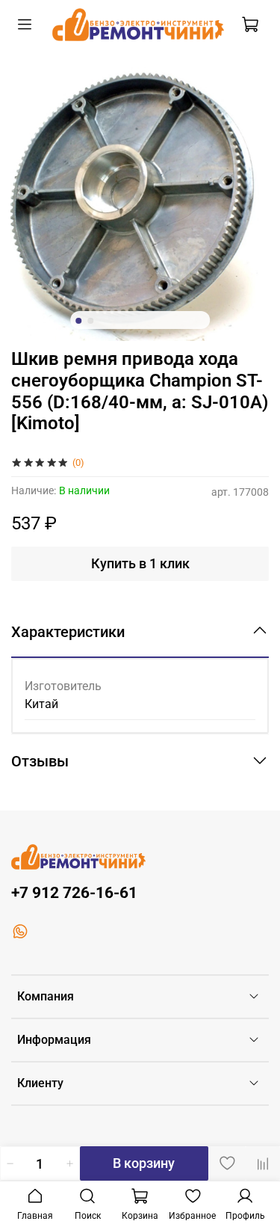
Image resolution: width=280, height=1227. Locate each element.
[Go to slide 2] (90, 321)
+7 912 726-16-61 (74, 893)
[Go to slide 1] (78, 321)
